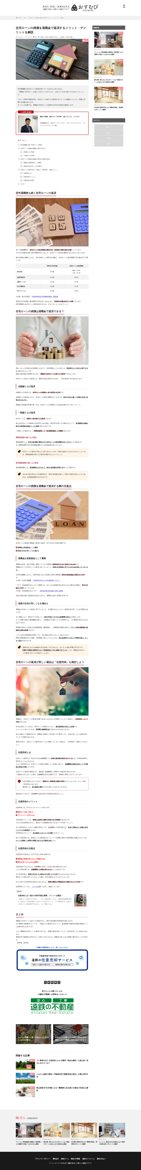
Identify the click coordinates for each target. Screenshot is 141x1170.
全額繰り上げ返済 (65, 37)
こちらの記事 (36, 886)
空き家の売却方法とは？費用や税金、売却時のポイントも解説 (108, 108)
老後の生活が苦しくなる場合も (31, 166)
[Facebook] (45, 982)
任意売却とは (26, 173)
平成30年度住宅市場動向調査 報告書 (45, 296)
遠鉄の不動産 (75, 1159)
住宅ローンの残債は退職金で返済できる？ (32, 148)
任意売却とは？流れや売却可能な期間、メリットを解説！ (40, 895)
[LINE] (55, 982)
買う (108, 144)
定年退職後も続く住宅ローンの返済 (30, 145)
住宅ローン (57, 37)
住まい (108, 133)
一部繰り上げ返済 (44, 37)
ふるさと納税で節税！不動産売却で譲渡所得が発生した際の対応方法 (62, 1075)
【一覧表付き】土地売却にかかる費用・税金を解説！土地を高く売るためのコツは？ (62, 1061)
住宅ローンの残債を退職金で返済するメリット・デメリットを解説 (46, 18)
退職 (71, 37)
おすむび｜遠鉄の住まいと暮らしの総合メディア (76, 1163)
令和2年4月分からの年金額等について (46, 580)
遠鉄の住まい (101, 1159)
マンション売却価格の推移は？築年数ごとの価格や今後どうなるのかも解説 (108, 53)
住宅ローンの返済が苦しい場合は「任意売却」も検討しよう (37, 169)
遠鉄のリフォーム (88, 1159)
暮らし (108, 127)
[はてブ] (52, 982)
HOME (19, 18)
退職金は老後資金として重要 (30, 162)
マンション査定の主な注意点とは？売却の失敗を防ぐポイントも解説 (112, 1143)
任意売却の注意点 (27, 180)
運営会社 (56, 1159)
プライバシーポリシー (42, 1159)
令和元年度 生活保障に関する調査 (51, 591)
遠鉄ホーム (65, 1159)
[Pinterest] (58, 982)
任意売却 (51, 37)
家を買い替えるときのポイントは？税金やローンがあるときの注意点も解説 (108, 81)
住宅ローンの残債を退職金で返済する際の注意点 (34, 159)
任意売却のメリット (28, 177)
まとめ (21, 184)
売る (25, 18)
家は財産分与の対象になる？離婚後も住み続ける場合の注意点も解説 (62, 1089)
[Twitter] (48, 982)
